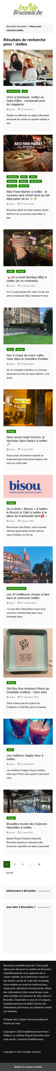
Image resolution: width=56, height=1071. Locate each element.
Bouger (11, 818)
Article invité (13, 91)
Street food (35, 181)
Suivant (9, 872)
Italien (33, 177)
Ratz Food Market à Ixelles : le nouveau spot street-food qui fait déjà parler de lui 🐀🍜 (28, 195)
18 (39, 864)
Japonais (12, 181)
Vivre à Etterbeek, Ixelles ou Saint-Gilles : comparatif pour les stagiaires (26, 101)
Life (24, 91)
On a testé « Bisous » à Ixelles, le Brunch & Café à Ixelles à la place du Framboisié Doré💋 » (27, 512)
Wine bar (12, 186)
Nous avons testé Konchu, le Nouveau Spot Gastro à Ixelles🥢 (27, 440)
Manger (23, 181)
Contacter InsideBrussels (30, 1039)
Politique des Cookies (15, 1019)
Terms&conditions (37, 1019)
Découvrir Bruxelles (16, 588)
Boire (24, 177)
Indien (10, 271)
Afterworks (12, 177)
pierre (12, 109)
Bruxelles (22, 26)
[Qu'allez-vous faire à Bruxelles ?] (28, 931)
